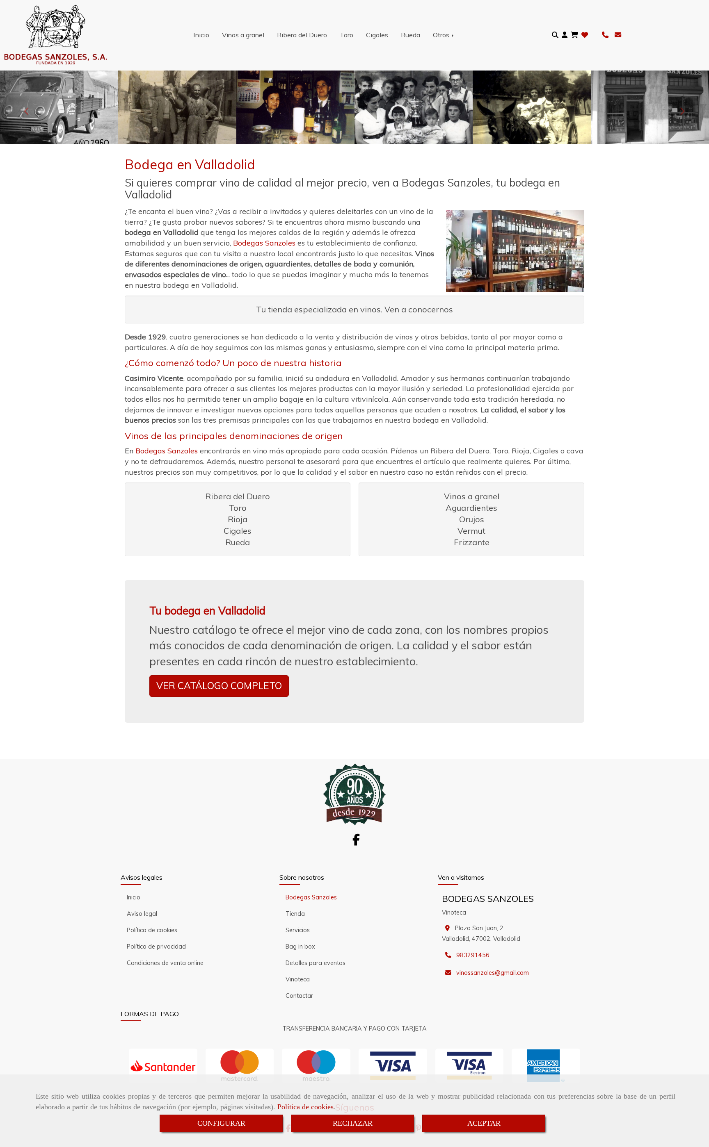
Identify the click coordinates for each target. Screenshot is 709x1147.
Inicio (201, 35)
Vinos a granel (243, 35)
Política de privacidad (156, 946)
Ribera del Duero (302, 35)
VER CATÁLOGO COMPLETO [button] (219, 686)
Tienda (295, 913)
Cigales (377, 35)
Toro (346, 35)
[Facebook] (356, 842)
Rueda (410, 35)
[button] (564, 35)
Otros (442, 35)
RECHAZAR (353, 1123)
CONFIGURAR (221, 1123)
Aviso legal (142, 913)
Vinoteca (298, 979)
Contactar (299, 995)
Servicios (298, 930)
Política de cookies (305, 1107)
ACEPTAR (484, 1123)
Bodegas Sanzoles (311, 897)
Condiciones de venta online (165, 963)
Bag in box (300, 946)
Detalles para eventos (315, 963)
